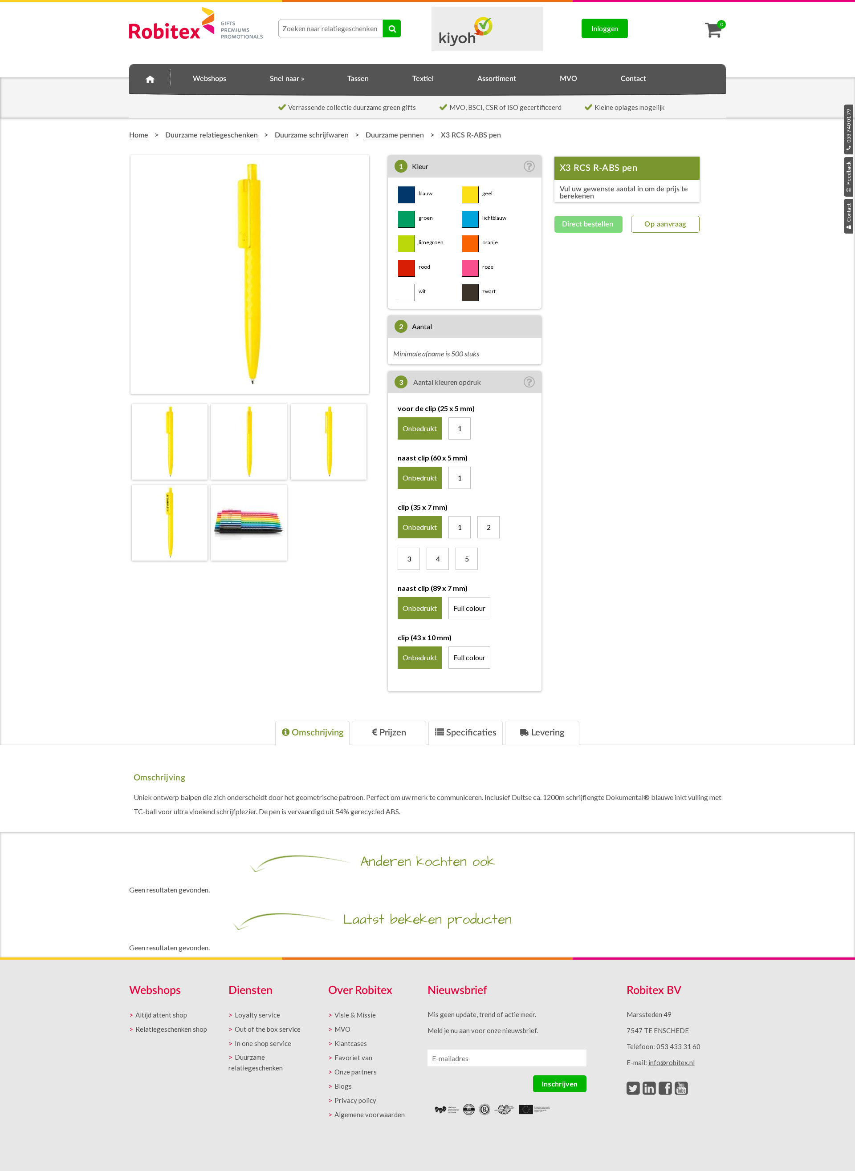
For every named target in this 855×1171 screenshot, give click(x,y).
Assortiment (496, 78)
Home (150, 77)
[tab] (312, 733)
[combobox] (330, 28)
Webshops (209, 78)
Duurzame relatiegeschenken (211, 135)
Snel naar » (287, 78)
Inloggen (604, 28)
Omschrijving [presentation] (316, 732)
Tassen (358, 78)
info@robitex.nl (671, 1062)
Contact (848, 213)
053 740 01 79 (848, 126)
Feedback (848, 174)
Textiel (423, 78)
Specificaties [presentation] (470, 732)
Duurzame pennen (395, 135)
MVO (568, 78)
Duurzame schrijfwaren (312, 135)
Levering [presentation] (546, 732)
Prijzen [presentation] (391, 732)
